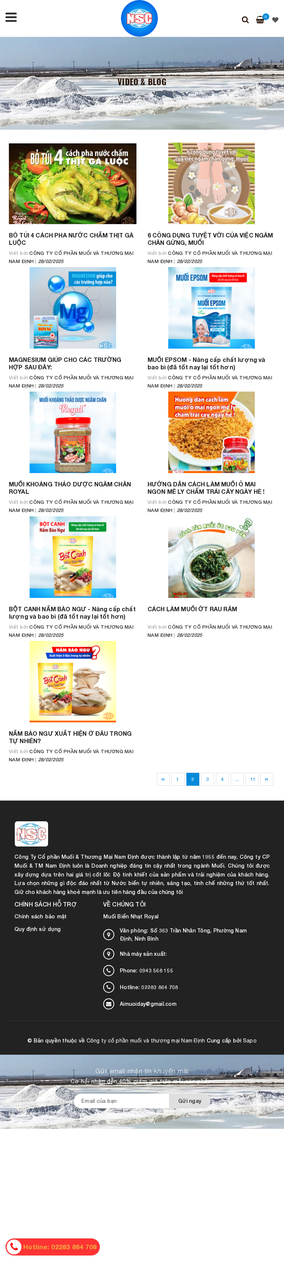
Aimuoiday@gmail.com (148, 1004)
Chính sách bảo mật (40, 916)
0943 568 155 (146, 970)
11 (253, 779)
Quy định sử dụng (37, 929)
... (237, 779)
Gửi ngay (189, 1101)
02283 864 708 (149, 987)
